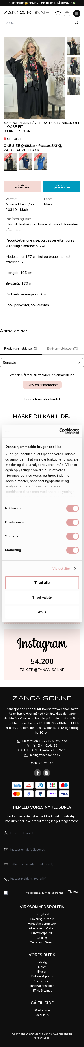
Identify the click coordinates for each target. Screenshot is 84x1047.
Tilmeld (73, 891)
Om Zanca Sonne (42, 942)
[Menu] (76, 13)
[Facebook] (37, 772)
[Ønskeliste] (58, 13)
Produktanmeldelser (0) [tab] (21, 348)
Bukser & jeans (42, 976)
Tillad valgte (42, 597)
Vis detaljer (61, 568)
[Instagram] (46, 772)
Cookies (42, 938)
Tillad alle (42, 582)
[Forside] (26, 12)
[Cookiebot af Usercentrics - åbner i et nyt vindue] (60, 431)
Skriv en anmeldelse (42, 384)
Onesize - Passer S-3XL (41, 146)
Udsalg (42, 962)
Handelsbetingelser (42, 923)
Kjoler (42, 967)
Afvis (42, 612)
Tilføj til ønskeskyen (62, 186)
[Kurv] (67, 13)
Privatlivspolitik (42, 933)
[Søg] (76, 22)
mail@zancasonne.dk (45, 755)
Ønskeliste (42, 1010)
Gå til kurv (42, 1015)
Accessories (42, 981)
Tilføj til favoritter (22, 186)
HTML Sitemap (42, 990)
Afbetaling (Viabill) (42, 928)
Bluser (42, 972)
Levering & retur (42, 919)
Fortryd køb (42, 914)
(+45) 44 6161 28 (44, 745)
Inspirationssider (42, 986)
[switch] (72, 522)
